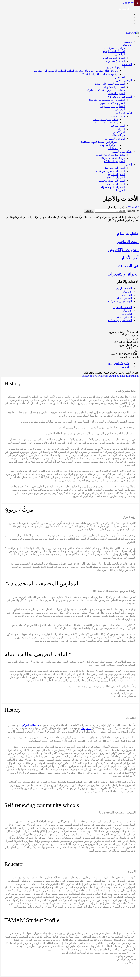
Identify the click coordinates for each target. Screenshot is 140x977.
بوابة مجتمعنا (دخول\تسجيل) (109, 154)
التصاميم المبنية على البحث (109, 83)
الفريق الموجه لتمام (114, 57)
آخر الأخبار (119, 132)
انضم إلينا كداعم (116, 183)
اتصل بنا (120, 190)
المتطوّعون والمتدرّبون (112, 106)
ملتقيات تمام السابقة (106, 122)
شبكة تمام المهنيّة (122, 151)
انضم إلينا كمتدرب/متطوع (110, 180)
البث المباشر (118, 125)
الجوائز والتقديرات (115, 138)
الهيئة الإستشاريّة (115, 61)
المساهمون (118, 109)
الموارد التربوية (116, 93)
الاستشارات (118, 77)
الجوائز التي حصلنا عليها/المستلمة (99, 141)
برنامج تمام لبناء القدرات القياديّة (100, 74)
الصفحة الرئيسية (122, 288)
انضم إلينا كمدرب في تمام (110, 171)
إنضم (129, 164)
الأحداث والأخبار (123, 112)
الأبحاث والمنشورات (114, 86)
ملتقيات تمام (118, 116)
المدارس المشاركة (114, 161)
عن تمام (127, 44)
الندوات (121, 129)
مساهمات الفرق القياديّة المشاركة (106, 90)
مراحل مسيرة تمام (114, 48)
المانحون (120, 54)
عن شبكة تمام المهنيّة (113, 158)
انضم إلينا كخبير (116, 174)
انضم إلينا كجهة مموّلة (113, 187)
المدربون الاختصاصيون (112, 103)
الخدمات (127, 64)
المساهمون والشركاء (120, 96)
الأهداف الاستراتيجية (114, 51)
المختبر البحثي (124, 80)
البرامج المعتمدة (116, 67)
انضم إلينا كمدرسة (114, 167)
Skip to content (130, 2)
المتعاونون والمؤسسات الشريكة (107, 99)
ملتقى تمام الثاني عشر (105, 119)
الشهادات (113, 148)
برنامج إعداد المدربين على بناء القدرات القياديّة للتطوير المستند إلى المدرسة (76, 70)
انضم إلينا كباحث (115, 177)
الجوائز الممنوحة (109, 145)
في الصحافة (118, 135)
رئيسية (128, 41)
